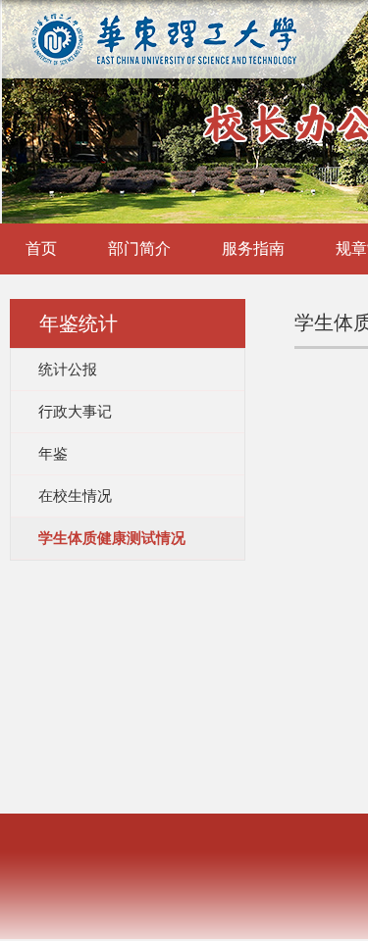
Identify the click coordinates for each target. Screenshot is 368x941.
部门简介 (139, 248)
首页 (41, 248)
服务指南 (253, 248)
